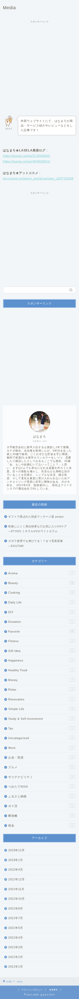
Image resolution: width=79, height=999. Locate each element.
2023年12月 (16, 850)
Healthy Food (40, 670)
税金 (40, 825)
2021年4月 (15, 937)
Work (40, 747)
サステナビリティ (40, 777)
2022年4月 (15, 869)
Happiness (40, 660)
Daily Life (40, 602)
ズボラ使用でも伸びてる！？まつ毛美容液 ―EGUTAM (35, 543)
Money (40, 680)
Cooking (40, 592)
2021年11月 (16, 889)
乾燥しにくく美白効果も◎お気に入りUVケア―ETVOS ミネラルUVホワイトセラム (37, 529)
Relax (40, 689)
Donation (40, 621)
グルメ (40, 767)
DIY (40, 612)
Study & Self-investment (40, 718)
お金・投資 (40, 757)
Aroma (40, 573)
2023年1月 (15, 860)
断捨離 (40, 815)
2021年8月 (15, 908)
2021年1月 (15, 966)
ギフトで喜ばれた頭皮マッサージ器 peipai (36, 516)
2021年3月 (15, 947)
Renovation (40, 699)
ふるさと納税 (40, 796)
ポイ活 (40, 806)
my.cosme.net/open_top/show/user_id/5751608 (38, 178)
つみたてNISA (40, 786)
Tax (40, 728)
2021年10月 (16, 898)
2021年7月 (15, 918)
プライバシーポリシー (32, 990)
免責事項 (53, 990)
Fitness (40, 641)
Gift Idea (40, 650)
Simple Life (40, 709)
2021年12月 (16, 879)
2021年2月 (15, 957)
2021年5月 (15, 927)
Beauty (40, 583)
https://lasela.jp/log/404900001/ (26, 161)
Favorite (40, 631)
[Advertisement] (39, 64)
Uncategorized (40, 738)
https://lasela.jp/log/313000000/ (26, 156)
